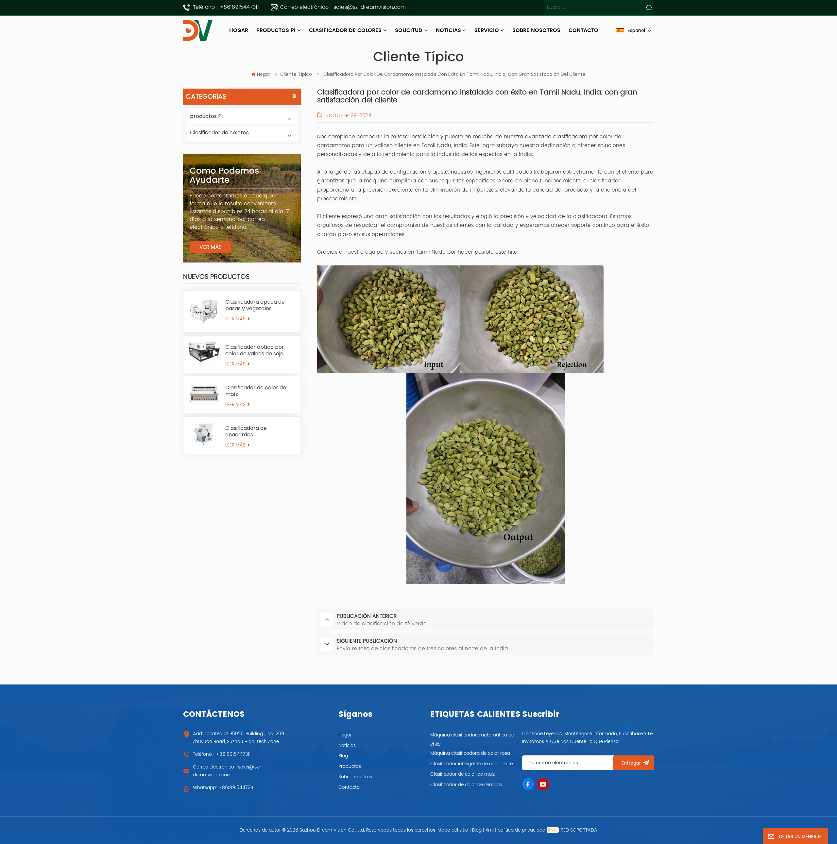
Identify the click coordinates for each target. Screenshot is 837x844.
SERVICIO (486, 30)
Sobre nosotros (355, 777)
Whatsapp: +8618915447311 (223, 787)
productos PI (276, 30)
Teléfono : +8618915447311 (226, 7)
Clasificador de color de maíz (255, 390)
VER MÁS (210, 247)
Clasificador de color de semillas (466, 784)
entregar (631, 763)
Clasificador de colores (345, 30)
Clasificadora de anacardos (246, 431)
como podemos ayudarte (224, 175)
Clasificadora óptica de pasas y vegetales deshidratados (255, 305)
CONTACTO (583, 30)
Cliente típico (296, 74)
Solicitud (408, 30)
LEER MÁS (236, 319)
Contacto (349, 787)
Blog (343, 756)
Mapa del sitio (453, 830)
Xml (490, 830)
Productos (349, 766)
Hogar (238, 30)
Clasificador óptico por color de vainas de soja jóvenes (254, 350)
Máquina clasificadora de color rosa (470, 753)
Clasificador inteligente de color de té (471, 764)
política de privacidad (521, 830)
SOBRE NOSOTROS (536, 30)
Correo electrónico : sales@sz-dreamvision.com (343, 7)
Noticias (448, 30)
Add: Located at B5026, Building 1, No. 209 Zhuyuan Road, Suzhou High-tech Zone (238, 737)
